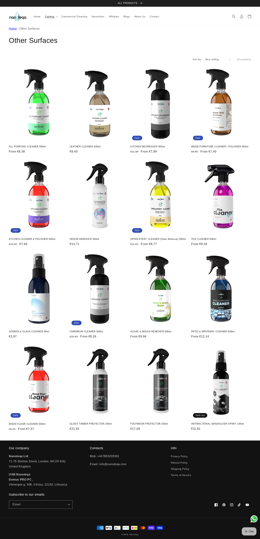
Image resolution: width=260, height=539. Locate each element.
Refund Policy (179, 462)
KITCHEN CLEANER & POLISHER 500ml (32, 239)
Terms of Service (181, 475)
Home (13, 28)
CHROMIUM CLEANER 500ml (86, 331)
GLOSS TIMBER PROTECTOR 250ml (91, 423)
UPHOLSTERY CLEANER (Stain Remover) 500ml (158, 239)
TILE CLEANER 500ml (203, 239)
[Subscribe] (68, 504)
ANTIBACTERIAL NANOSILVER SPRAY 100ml (217, 423)
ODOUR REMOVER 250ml (84, 239)
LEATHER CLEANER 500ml (85, 146)
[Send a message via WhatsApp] (254, 519)
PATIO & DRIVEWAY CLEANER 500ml (213, 331)
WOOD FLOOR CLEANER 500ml (27, 424)
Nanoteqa (134, 534)
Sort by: (197, 59)
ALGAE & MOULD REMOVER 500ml (150, 331)
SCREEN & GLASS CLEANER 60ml (29, 331)
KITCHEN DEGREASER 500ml (147, 146)
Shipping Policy (180, 468)
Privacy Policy (179, 456)
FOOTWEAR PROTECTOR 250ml (149, 423)
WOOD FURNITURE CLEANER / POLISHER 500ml (220, 146)
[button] (51, 16)
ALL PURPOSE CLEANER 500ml (27, 146)
